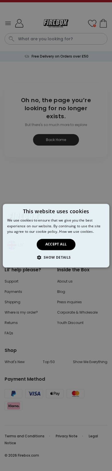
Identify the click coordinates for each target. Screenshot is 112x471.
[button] (56, 257)
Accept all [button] (56, 244)
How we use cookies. (76, 231)
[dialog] (56, 235)
